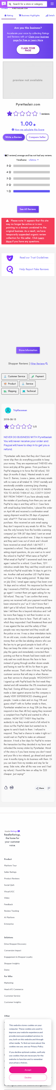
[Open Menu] (52, 4)
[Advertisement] (28, 316)
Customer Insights (12, 1002)
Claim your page (28, 49)
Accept (28, 1070)
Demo (6, 970)
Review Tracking (11, 911)
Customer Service (12, 996)
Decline (28, 1077)
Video (6, 898)
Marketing (8, 983)
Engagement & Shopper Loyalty (18, 957)
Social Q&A (9, 885)
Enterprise (9, 924)
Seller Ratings (10, 872)
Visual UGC (9, 891)
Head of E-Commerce (13, 989)
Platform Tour (10, 865)
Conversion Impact (12, 950)
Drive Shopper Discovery (15, 944)
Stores (4, 8)
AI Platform (9, 917)
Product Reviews (12, 878)
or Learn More (35, 40)
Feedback (8, 904)
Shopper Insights (12, 963)
